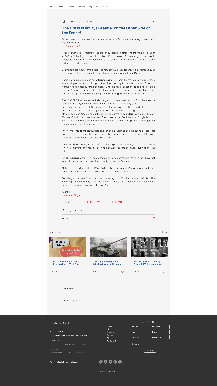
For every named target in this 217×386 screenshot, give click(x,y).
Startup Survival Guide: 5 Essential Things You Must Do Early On (148, 262)
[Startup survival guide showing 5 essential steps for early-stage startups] (149, 247)
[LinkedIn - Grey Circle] (105, 362)
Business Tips (112, 341)
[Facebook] (101, 362)
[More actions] (153, 21)
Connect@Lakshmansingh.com (63, 362)
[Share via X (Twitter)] (69, 210)
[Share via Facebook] (63, 210)
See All (165, 232)
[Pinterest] (115, 362)
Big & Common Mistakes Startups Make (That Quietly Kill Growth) (67, 262)
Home (109, 326)
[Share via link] (81, 210)
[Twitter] (110, 362)
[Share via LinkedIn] (75, 210)
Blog (109, 338)
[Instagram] (120, 362)
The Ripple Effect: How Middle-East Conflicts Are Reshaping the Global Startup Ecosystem (107, 263)
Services (110, 335)
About (109, 329)
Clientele (110, 332)
